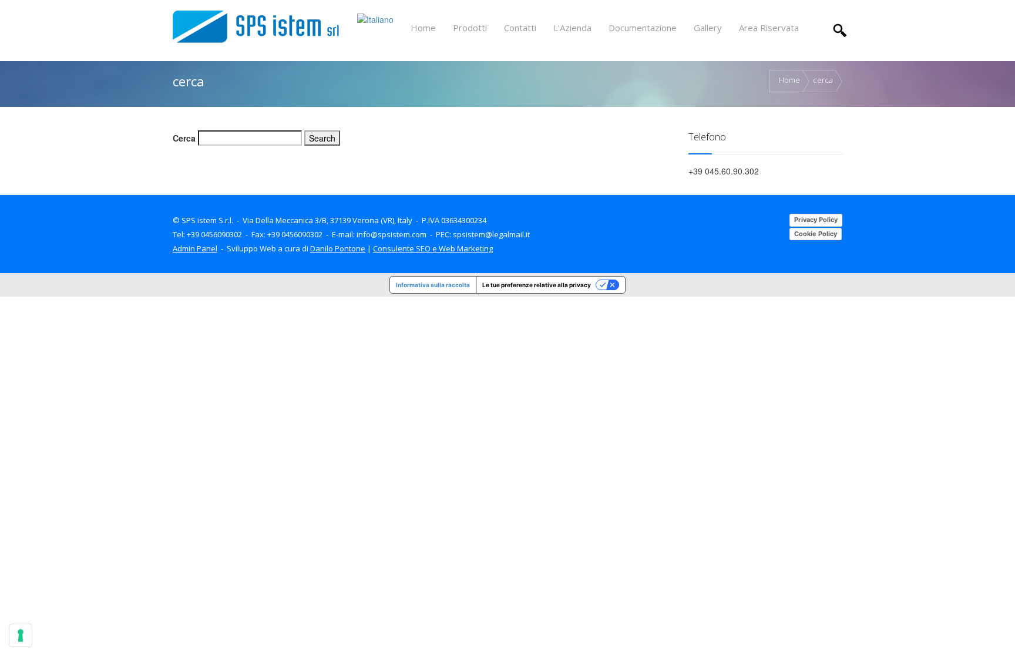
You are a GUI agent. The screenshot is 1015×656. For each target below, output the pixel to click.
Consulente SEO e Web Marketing (433, 248)
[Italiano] (375, 18)
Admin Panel (195, 248)
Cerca (184, 138)
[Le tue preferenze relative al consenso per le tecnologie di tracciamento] (20, 635)
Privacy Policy (816, 220)
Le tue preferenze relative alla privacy (536, 284)
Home (789, 80)
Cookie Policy (815, 234)
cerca (823, 80)
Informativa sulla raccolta (433, 284)
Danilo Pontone (337, 248)
